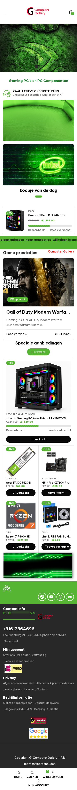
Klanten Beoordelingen (17, 702)
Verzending (39, 654)
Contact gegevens (46, 702)
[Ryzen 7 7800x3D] (21, 516)
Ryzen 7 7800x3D (18, 536)
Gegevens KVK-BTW (18, 709)
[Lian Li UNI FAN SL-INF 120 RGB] (56, 516)
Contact (42, 689)
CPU (8, 532)
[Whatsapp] (60, 597)
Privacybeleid (13, 689)
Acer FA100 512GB (18, 482)
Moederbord (49, 478)
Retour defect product (19, 661)
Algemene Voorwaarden (18, 683)
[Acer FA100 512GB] (21, 462)
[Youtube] (51, 597)
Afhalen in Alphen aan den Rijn (55, 683)
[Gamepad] (70, 597)
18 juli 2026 (63, 334)
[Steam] (42, 597)
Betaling (39, 709)
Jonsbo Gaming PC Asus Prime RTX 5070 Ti (36, 418)
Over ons (9, 654)
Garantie (53, 709)
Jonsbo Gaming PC (27, 312)
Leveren (29, 689)
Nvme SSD (11, 478)
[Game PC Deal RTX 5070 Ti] (15, 220)
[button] (71, 12)
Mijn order (23, 654)
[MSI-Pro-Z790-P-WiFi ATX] (56, 462)
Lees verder (15, 334)
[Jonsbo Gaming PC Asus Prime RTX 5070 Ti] (38, 387)
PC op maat (17, 299)
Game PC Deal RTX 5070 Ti (46, 215)
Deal (31, 210)
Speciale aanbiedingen (20, 414)
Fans (44, 532)
